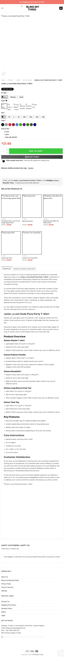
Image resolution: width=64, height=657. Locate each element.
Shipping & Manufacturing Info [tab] (24, 269)
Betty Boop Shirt (27, 221)
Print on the (5, 129)
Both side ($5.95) (11, 137)
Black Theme (27, 80)
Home (3, 80)
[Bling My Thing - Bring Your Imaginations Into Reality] (32, 8)
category (52, 180)
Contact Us (5, 601)
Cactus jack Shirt (6, 258)
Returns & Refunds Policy (10, 580)
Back (7, 134)
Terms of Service (7, 587)
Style (4, 101)
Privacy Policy (6, 584)
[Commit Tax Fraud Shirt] (32, 243)
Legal (3, 615)
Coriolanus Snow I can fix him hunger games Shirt (10, 221)
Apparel (10, 80)
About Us (4, 577)
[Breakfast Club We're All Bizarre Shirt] (53, 206)
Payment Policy (6, 608)
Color (3, 120)
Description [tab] (7, 269)
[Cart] (61, 8)
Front (7, 132)
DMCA (3, 612)
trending (30, 168)
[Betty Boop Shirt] (32, 206)
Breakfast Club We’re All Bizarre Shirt (51, 221)
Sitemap (4, 591)
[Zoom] (4, 73)
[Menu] (2, 8)
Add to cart (36, 151)
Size (3, 113)
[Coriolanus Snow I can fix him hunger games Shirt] (10, 206)
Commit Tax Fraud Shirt (30, 258)
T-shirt (17, 80)
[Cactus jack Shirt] (10, 243)
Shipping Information (8, 605)
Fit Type (4, 93)
